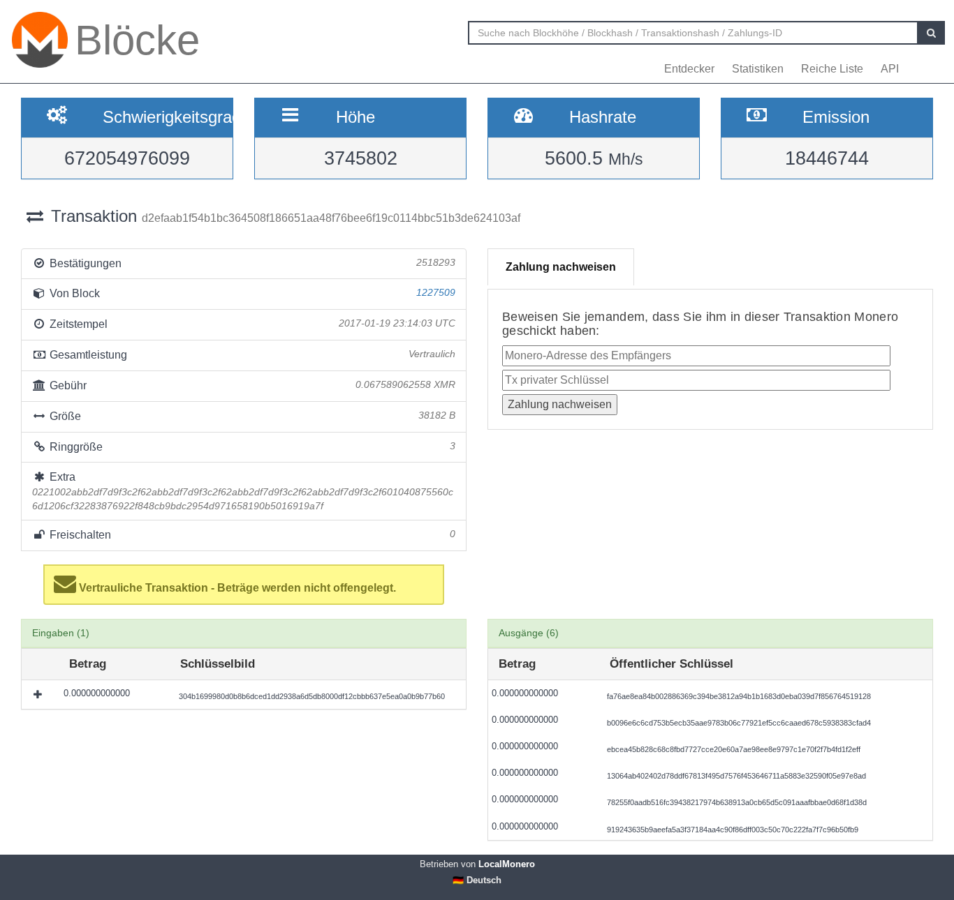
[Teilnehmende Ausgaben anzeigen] (39, 694)
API (890, 69)
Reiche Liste (832, 69)
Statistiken (758, 69)
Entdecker (689, 69)
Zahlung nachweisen (561, 267)
